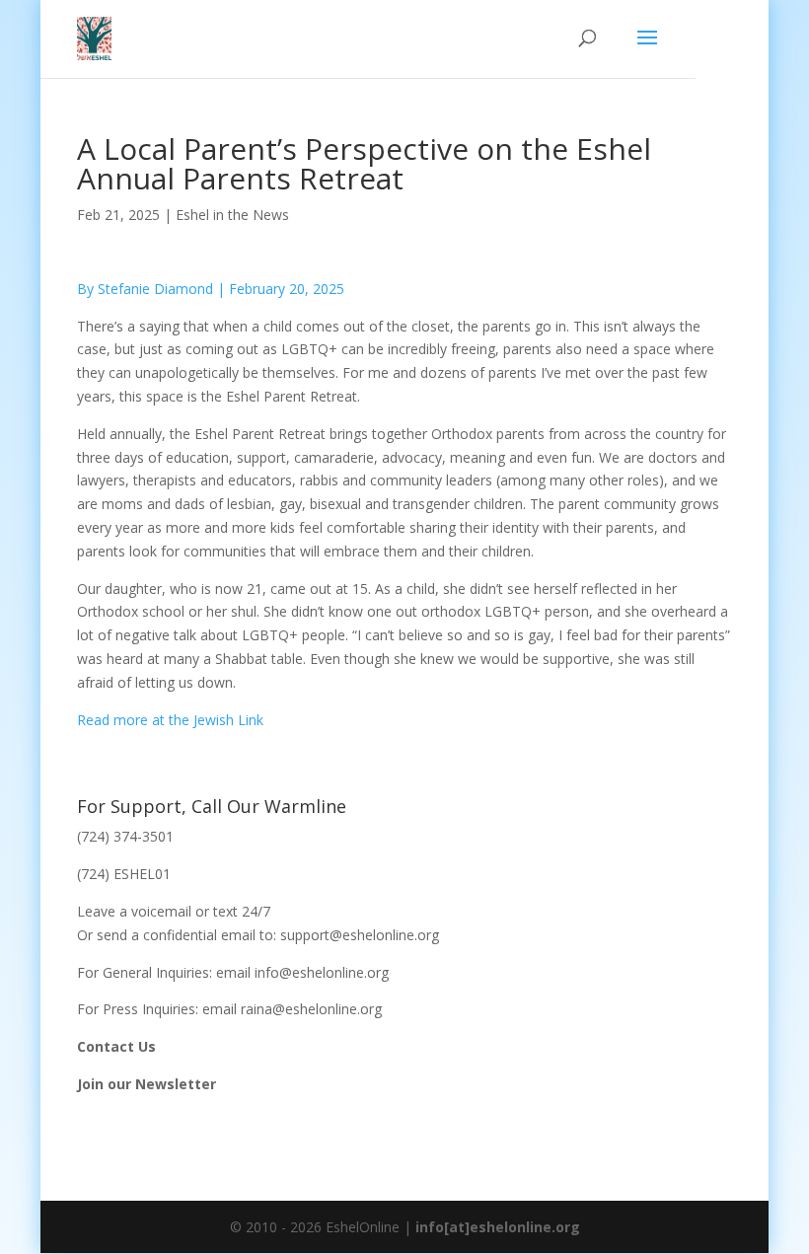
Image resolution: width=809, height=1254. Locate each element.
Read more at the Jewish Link (170, 719)
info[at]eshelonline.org (497, 1226)
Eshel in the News (232, 214)
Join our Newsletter (146, 1083)
